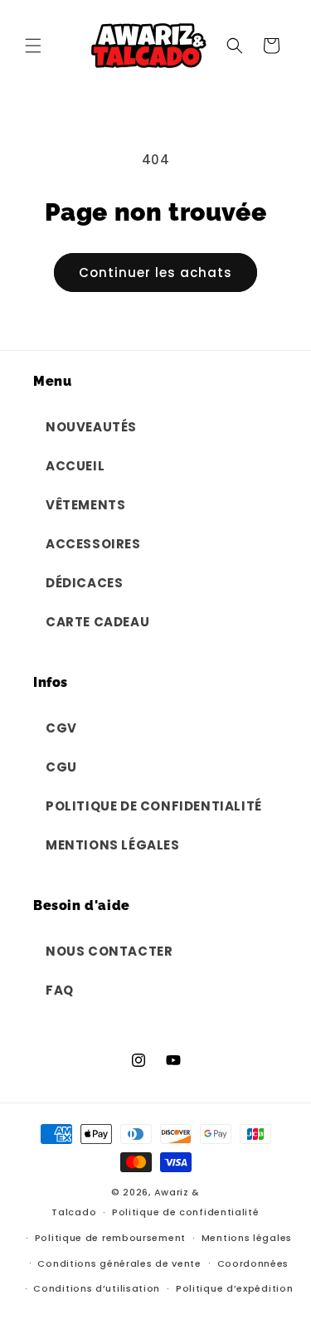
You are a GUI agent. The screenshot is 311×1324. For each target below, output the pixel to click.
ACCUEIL (75, 466)
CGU (61, 767)
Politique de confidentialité (186, 1212)
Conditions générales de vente (119, 1263)
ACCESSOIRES (93, 543)
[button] (33, 45)
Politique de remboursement (110, 1237)
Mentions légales (247, 1237)
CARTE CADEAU (97, 621)
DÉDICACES (84, 582)
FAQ (60, 990)
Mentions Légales (113, 845)
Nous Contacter (109, 951)
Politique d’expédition (234, 1288)
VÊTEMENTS (85, 505)
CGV (61, 728)
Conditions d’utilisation (96, 1288)
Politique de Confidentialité (154, 806)
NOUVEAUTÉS (91, 427)
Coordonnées (253, 1263)
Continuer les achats (155, 272)
